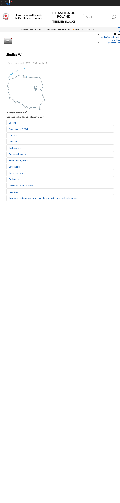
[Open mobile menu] (119, 28)
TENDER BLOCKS (63, 21)
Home (117, 34)
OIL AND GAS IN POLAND (64, 14)
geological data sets (110, 37)
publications (114, 42)
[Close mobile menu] (119, 31)
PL (6, 1)
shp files (116, 39)
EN (12, 1)
